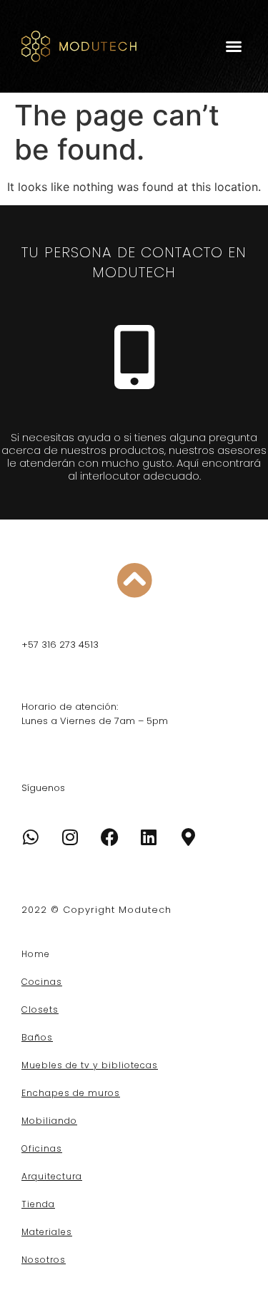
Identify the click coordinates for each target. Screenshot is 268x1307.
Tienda (38, 1204)
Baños (37, 1037)
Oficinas (41, 1148)
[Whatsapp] (31, 837)
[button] (234, 46)
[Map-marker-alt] (188, 837)
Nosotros (43, 1260)
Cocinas (41, 982)
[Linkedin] (149, 837)
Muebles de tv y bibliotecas (89, 1065)
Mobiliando (49, 1121)
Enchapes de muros (70, 1093)
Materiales (46, 1232)
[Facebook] (109, 837)
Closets (40, 1009)
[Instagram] (70, 837)
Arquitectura (51, 1176)
